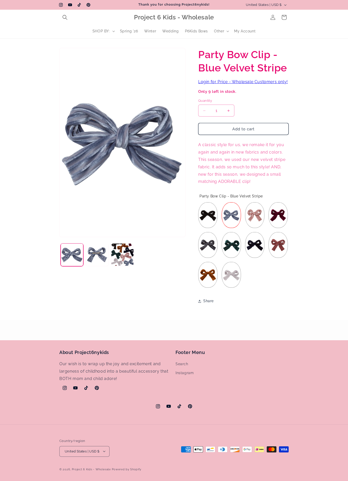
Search (182, 364)
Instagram (185, 373)
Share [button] (208, 301)
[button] (65, 17)
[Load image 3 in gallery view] (122, 254)
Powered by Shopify (127, 469)
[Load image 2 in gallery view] (97, 254)
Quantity (205, 101)
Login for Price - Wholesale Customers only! (243, 81)
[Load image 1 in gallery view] (72, 254)
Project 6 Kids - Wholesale (91, 469)
